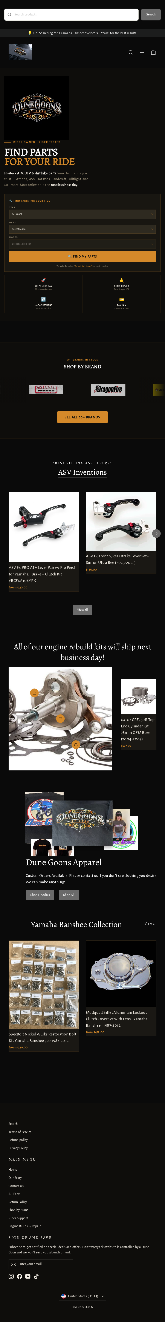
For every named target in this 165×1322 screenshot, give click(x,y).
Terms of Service (20, 1132)
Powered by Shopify (82, 1307)
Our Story (15, 1177)
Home (13, 1169)
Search (151, 14)
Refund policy (18, 1140)
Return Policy (18, 1202)
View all (82, 609)
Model (13, 237)
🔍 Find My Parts (82, 256)
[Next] (156, 533)
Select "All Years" (83, 266)
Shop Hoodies (40, 895)
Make (12, 222)
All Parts (14, 1194)
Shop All (69, 895)
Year (12, 207)
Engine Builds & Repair (25, 1226)
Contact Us (16, 1186)
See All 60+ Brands (82, 417)
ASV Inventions (82, 472)
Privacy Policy (18, 1148)
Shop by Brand (19, 1210)
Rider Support (18, 1218)
